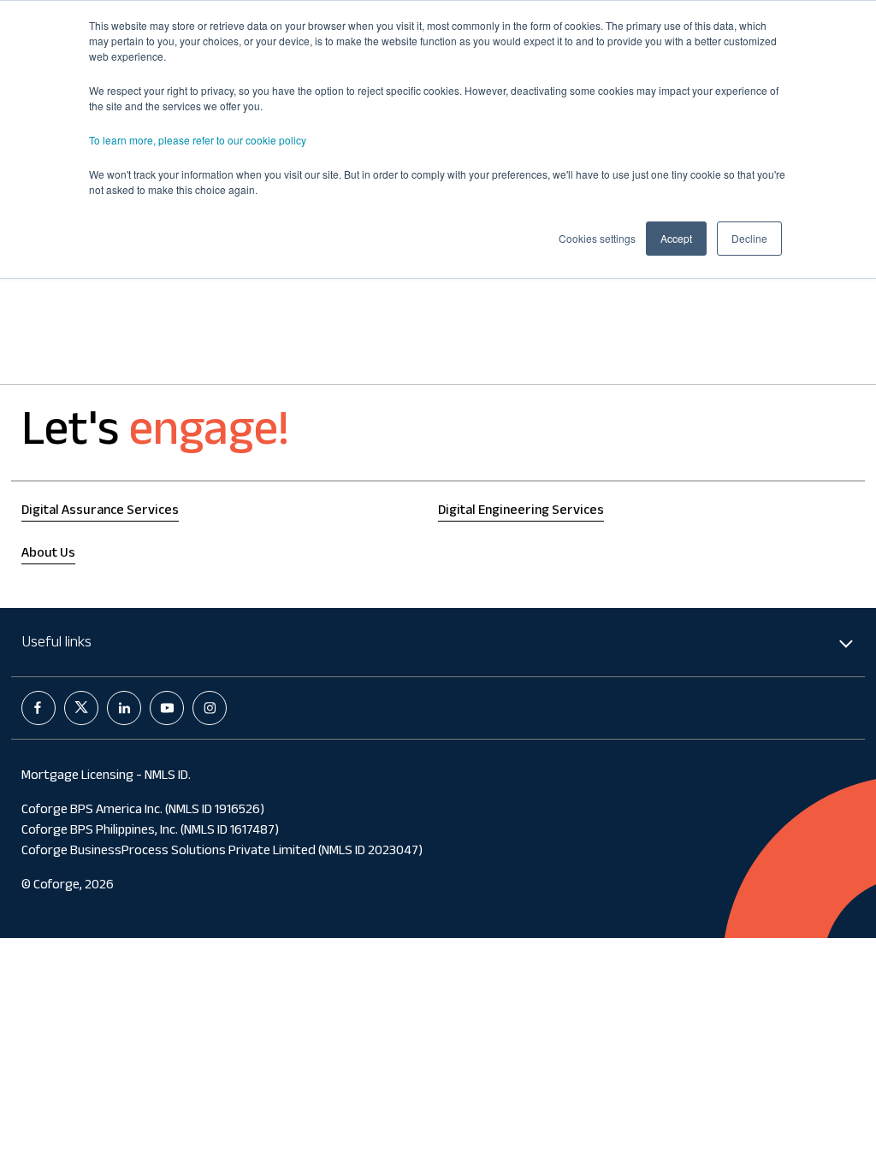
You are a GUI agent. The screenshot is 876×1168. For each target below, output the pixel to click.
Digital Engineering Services (521, 511)
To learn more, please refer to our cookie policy (197, 140)
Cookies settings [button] (597, 238)
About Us (48, 554)
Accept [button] (676, 238)
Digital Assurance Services (100, 511)
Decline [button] (749, 238)
